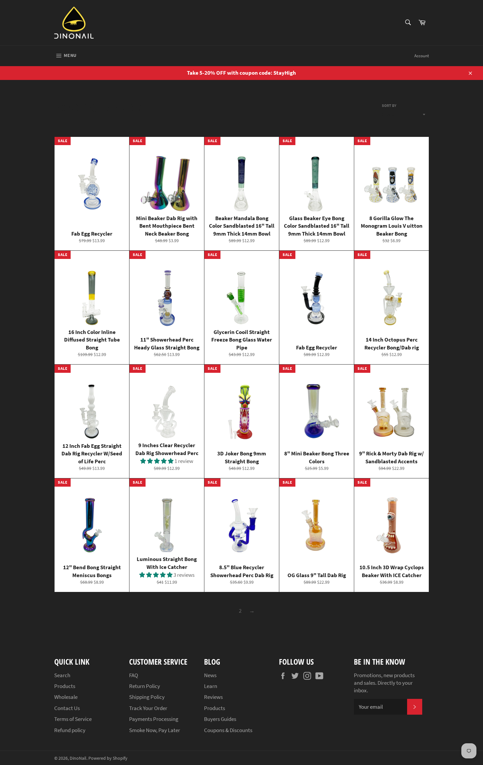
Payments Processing (153, 719)
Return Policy (144, 686)
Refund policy (69, 730)
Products (64, 686)
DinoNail (78, 758)
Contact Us (67, 708)
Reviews (213, 697)
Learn (210, 686)
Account (421, 56)
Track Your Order (148, 708)
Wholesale (66, 697)
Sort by (389, 105)
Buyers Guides (220, 719)
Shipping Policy (147, 697)
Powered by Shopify (107, 758)
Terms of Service (73, 719)
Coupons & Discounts (228, 730)
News (210, 675)
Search (62, 675)
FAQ (133, 675)
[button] (157, 461)
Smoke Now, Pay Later (154, 730)
